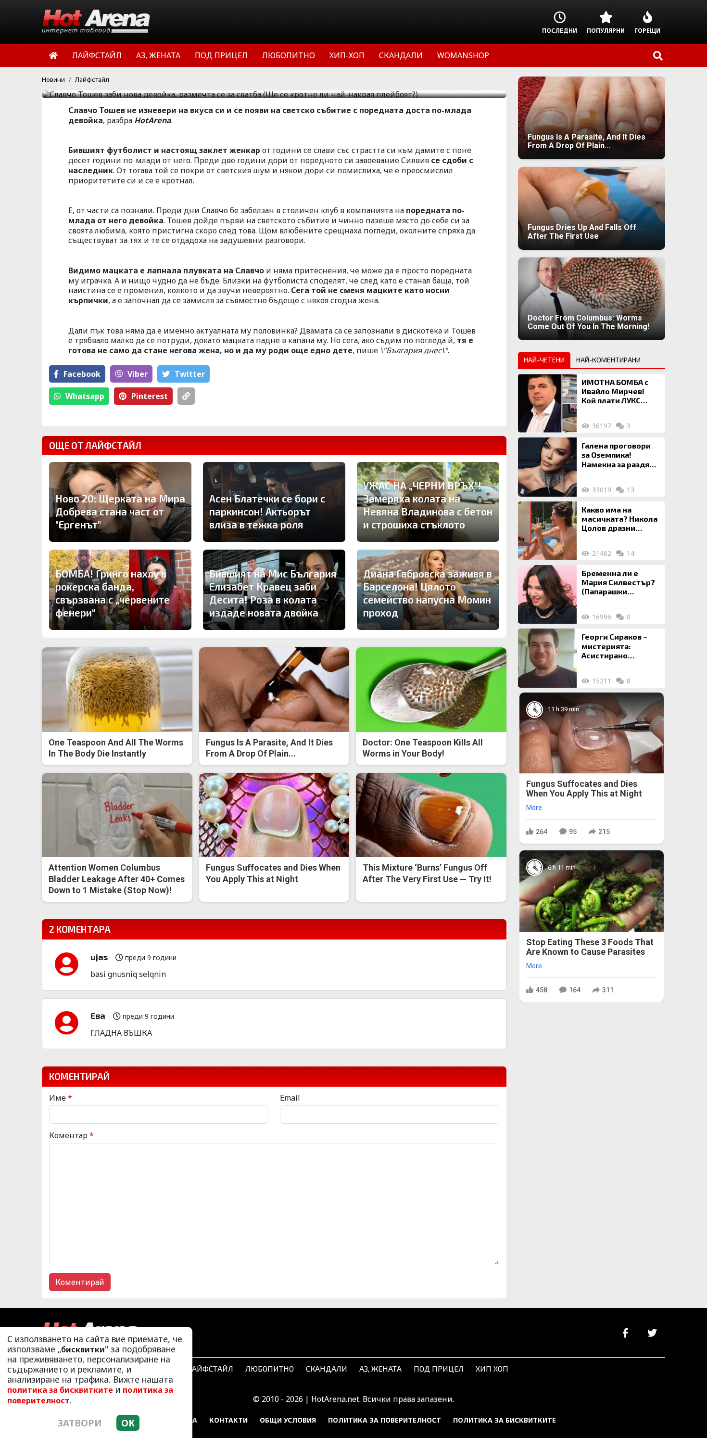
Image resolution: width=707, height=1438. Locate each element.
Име (60, 1098)
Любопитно (269, 1368)
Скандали (326, 1368)
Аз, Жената (380, 1368)
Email (290, 1098)
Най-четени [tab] (544, 360)
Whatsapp (84, 396)
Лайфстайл (92, 79)
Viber (137, 374)
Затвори (80, 1422)
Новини (53, 79)
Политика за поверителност (384, 1420)
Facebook (82, 374)
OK (128, 1422)
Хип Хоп (492, 1368)
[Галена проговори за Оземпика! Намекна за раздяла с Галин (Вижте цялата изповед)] (547, 466)
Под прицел (439, 1368)
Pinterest (149, 396)
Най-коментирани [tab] (608, 360)
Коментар (71, 1135)
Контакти (228, 1420)
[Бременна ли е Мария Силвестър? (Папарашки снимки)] (547, 594)
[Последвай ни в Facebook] (625, 1333)
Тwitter (190, 374)
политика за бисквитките (60, 1390)
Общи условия (288, 1420)
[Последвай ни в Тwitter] (652, 1333)
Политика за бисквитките (504, 1420)
